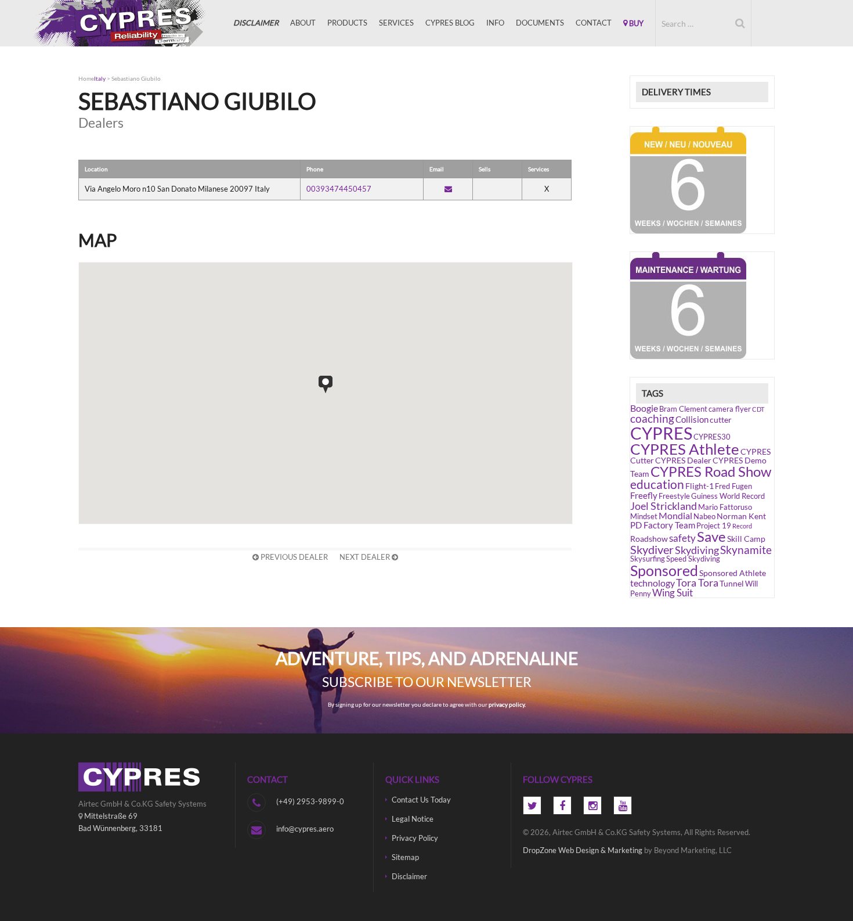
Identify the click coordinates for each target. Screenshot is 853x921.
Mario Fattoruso (725, 507)
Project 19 (713, 525)
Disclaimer (409, 876)
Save (711, 536)
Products (347, 22)
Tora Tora (697, 582)
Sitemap (405, 857)
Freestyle (674, 496)
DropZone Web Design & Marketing (582, 850)
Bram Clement (683, 409)
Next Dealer (365, 557)
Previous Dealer (293, 557)
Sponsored (664, 570)
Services (396, 22)
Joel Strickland (663, 505)
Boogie (644, 407)
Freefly (643, 495)
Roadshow (649, 539)
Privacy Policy (415, 838)
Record (742, 526)
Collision (692, 419)
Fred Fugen (733, 486)
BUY (635, 23)
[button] (325, 384)
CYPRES (136, 23)
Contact (594, 22)
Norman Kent (741, 516)
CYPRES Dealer (683, 460)
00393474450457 (338, 188)
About (303, 22)
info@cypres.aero (305, 828)
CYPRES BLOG (450, 22)
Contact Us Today (421, 799)
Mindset (643, 516)
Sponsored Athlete (732, 573)
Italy (100, 78)
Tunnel (732, 583)
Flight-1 (699, 486)
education (657, 484)
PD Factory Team (662, 525)
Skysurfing (647, 559)
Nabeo (704, 516)
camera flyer (730, 409)
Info (495, 22)
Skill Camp (746, 539)
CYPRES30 (712, 437)
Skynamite (746, 549)
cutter (721, 419)
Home (86, 78)
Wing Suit (672, 593)
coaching (652, 418)
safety (682, 538)
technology (652, 582)
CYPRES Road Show (710, 471)
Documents (540, 22)
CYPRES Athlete (684, 449)
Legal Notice (412, 818)
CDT (758, 409)
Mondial (675, 515)
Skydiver (652, 549)
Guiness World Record (728, 496)
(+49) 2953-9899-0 (310, 801)
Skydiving (697, 550)
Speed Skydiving (693, 559)
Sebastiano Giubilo (136, 78)
